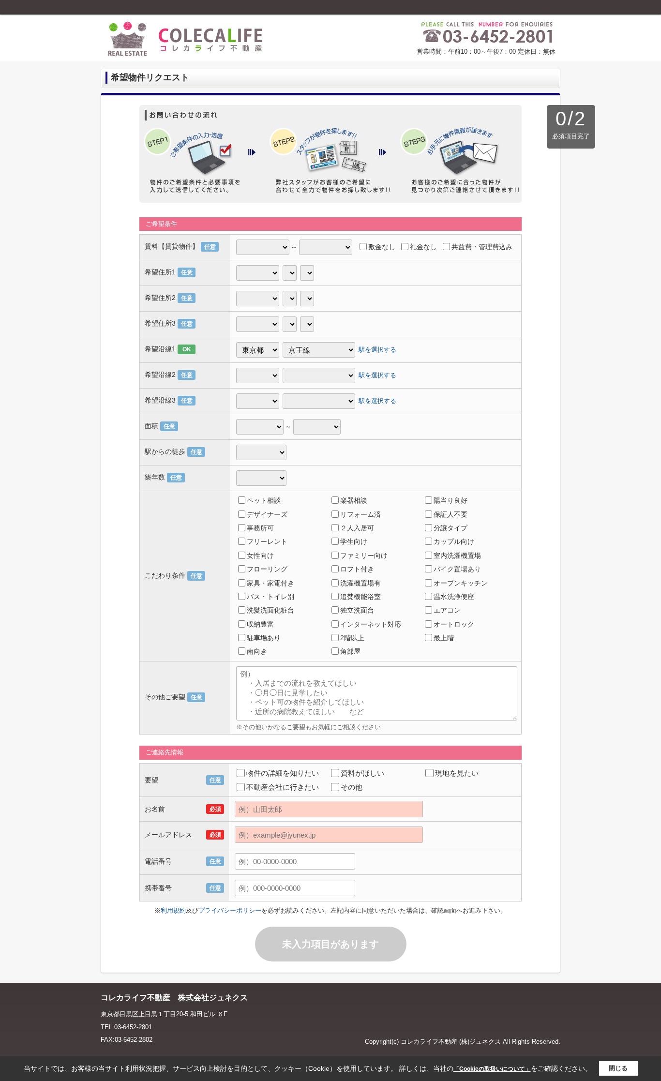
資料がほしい (362, 773)
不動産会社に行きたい (282, 787)
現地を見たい (457, 773)
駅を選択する (377, 349)
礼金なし (423, 247)
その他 (351, 787)
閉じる (618, 1068)
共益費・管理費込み (481, 247)
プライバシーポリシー (229, 910)
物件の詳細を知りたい (282, 773)
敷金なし (381, 247)
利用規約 (173, 910)
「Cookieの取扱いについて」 (492, 1069)
